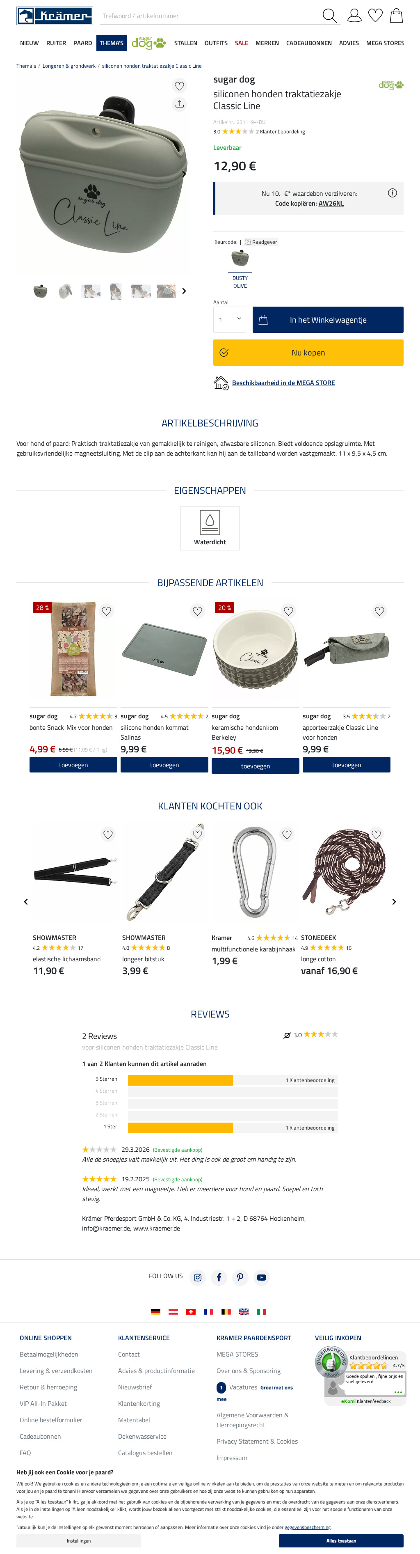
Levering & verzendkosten (56, 1370)
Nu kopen (308, 352)
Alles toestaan (341, 1541)
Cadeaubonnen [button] (309, 43)
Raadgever (265, 242)
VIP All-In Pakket (43, 1403)
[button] (149, 43)
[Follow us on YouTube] (261, 1278)
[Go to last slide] (26, 902)
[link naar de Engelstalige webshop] (245, 1311)
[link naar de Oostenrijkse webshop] (175, 1311)
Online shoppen (46, 1338)
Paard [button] (82, 43)
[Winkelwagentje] (396, 14)
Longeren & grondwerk (69, 66)
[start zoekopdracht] (331, 16)
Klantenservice (144, 1338)
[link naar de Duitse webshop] (157, 1311)
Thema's (26, 66)
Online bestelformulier (51, 1420)
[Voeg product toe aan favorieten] (179, 85)
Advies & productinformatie (156, 1370)
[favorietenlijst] (375, 14)
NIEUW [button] (29, 43)
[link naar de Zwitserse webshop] (192, 1311)
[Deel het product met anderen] (179, 104)
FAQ (25, 1453)
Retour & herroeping (48, 1387)
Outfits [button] (216, 43)
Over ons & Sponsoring (249, 1370)
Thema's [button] (111, 43)
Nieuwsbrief (135, 1387)
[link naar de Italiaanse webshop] (263, 1311)
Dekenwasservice (142, 1436)
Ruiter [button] (56, 43)
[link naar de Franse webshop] (210, 1311)
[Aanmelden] (354, 14)
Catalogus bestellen (145, 1453)
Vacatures (255, 1392)
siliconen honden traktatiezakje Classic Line (152, 66)
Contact (129, 1354)
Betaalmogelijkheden (49, 1354)
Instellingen (79, 1541)
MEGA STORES (385, 43)
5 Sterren (106, 1079)
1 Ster (110, 1126)
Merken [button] (267, 43)
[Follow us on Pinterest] (240, 1278)
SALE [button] (241, 43)
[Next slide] (183, 174)
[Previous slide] (23, 174)
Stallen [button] (185, 43)
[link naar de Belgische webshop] (227, 1311)
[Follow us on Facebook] (219, 1278)
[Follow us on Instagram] (197, 1278)
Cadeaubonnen (40, 1436)
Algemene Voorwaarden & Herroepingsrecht (253, 1420)
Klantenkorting (139, 1403)
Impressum (232, 1457)
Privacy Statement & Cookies (257, 1441)
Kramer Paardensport (254, 1338)
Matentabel (134, 1420)
